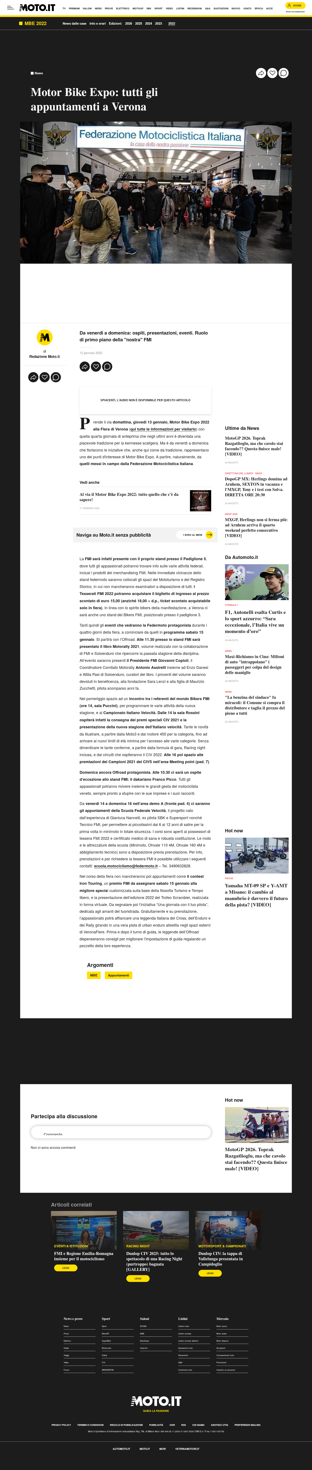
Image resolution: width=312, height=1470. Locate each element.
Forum (66, 1370)
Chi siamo (198, 1424)
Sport (106, 1318)
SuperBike (106, 1340)
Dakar (104, 1355)
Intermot (144, 1348)
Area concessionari (295, 11)
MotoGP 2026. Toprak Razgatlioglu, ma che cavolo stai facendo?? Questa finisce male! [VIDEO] (254, 446)
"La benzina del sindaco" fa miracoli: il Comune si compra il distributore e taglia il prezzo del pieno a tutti (255, 705)
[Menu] (10, 7)
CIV (103, 1362)
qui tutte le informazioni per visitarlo (163, 429)
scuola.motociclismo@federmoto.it (126, 866)
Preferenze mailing (248, 1424)
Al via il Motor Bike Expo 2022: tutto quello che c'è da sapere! (129, 497)
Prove (66, 1333)
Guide (66, 1348)
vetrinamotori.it (187, 1449)
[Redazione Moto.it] (45, 337)
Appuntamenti (118, 975)
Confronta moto (185, 1370)
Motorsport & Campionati (222, 1246)
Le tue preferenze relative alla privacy (66, 1462)
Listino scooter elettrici (188, 1340)
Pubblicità (156, 1424)
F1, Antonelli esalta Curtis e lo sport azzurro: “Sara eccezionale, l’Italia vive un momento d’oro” (255, 621)
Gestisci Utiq (219, 1424)
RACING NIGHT (138, 1246)
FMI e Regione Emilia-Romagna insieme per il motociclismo (83, 1256)
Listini (182, 1318)
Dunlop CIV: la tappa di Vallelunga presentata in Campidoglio (220, 1258)
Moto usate (221, 1333)
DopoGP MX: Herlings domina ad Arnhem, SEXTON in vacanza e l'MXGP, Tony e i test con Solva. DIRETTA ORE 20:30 (256, 486)
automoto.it (121, 1449)
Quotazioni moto (185, 1348)
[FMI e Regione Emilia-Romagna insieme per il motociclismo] (84, 1230)
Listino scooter (184, 1333)
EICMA (143, 1326)
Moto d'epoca (222, 1340)
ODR (172, 1424)
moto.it (145, 1449)
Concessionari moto (225, 1355)
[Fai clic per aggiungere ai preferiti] (272, 73)
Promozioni (221, 1362)
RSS (183, 1424)
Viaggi (66, 1355)
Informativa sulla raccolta (18, 1462)
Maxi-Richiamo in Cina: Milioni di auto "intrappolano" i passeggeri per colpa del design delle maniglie (254, 664)
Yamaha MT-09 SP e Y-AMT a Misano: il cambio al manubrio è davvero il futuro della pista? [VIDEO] (256, 895)
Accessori (220, 1348)
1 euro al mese (192, 534)
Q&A (180, 1362)
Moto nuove (221, 1326)
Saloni (144, 1318)
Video (66, 1362)
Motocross (106, 1348)
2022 (171, 23)
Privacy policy (61, 1424)
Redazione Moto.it (44, 356)
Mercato (222, 1318)
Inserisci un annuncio (225, 1370)
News (39, 73)
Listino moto (183, 1326)
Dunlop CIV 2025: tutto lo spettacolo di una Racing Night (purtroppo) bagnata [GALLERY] (154, 1261)
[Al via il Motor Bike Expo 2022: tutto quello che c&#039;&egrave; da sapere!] (200, 500)
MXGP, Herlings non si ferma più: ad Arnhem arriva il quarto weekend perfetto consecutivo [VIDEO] (256, 527)
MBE (93, 975)
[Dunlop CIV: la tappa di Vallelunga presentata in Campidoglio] (228, 1230)
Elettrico (67, 1340)
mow (162, 1449)
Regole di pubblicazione (126, 1424)
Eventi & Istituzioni (71, 1246)
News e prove (73, 1318)
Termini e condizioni (90, 1424)
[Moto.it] (37, 7)
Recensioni (183, 1355)
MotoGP (105, 1333)
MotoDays (144, 1340)
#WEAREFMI (108, 1370)
